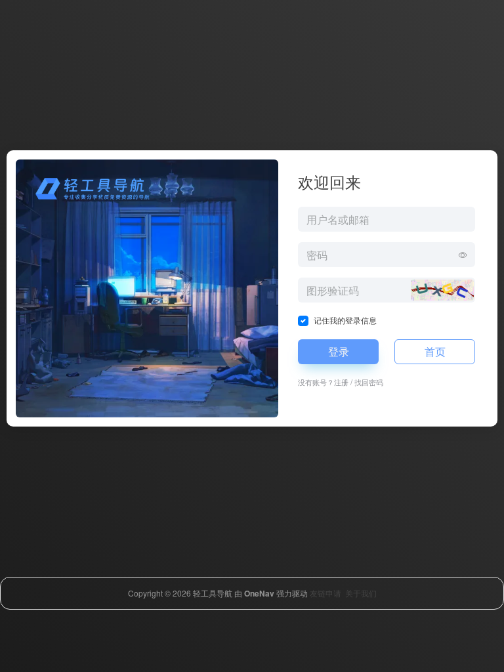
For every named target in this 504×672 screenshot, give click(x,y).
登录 (338, 351)
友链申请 (325, 592)
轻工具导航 (212, 592)
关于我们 (361, 592)
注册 (341, 382)
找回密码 (368, 382)
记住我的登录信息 (345, 320)
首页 (435, 351)
